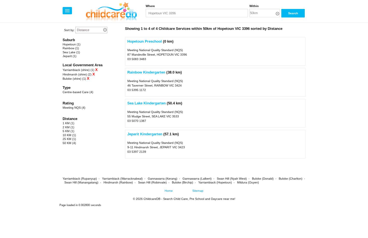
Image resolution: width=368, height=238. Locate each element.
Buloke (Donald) (263, 178)
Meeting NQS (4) (74, 107)
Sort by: (69, 30)
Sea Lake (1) (71, 52)
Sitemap (197, 190)
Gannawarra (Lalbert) (197, 178)
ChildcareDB (152, 198)
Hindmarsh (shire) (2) (77, 74)
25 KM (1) (69, 139)
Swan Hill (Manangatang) (81, 182)
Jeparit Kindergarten (144, 134)
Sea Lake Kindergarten (146, 103)
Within (254, 6)
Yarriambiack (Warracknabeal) (122, 178)
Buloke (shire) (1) (74, 78)
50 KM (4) (69, 143)
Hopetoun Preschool (144, 41)
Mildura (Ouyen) (248, 182)
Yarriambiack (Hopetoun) (215, 182)
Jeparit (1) (69, 56)
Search (293, 13)
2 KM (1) (68, 127)
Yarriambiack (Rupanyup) (80, 178)
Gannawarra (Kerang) (162, 178)
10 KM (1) (69, 135)
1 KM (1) (68, 123)
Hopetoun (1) (71, 44)
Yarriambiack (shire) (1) (78, 70)
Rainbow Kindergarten (146, 72)
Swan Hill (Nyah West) (232, 178)
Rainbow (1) (71, 48)
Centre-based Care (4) (78, 92)
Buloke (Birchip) (182, 182)
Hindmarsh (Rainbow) (118, 182)
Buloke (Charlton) (290, 178)
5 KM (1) (68, 131)
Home (169, 190)
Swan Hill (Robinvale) (152, 182)
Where (150, 6)
